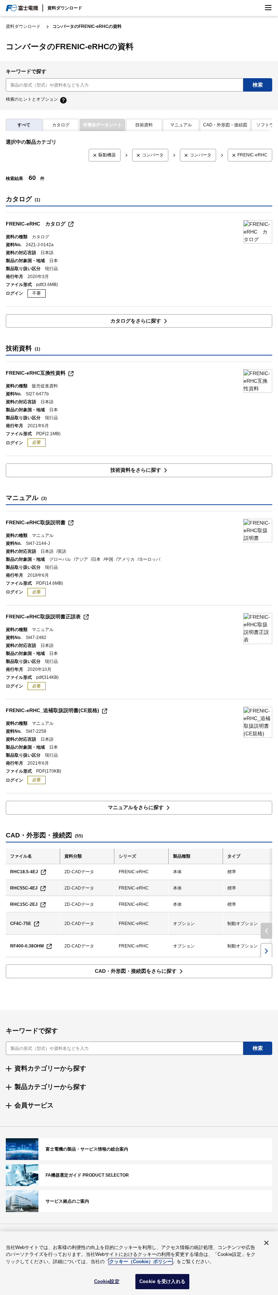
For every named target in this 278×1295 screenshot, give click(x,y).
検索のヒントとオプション (32, 99)
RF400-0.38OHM (27, 946)
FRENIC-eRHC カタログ (36, 224)
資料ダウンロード (64, 7)
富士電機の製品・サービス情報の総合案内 (139, 1149)
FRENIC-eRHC (252, 154)
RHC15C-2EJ (24, 904)
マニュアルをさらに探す (136, 807)
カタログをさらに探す (135, 321)
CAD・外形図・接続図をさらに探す (136, 971)
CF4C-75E (20, 923)
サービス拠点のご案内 (139, 1201)
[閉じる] (266, 1243)
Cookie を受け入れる (162, 1281)
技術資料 (144, 124)
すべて (23, 124)
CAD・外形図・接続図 (225, 124)
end (266, 951)
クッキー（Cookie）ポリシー (140, 1261)
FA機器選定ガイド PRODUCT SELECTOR (139, 1175)
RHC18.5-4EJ (24, 871)
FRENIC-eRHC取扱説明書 (36, 522)
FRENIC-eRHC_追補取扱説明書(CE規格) (52, 710)
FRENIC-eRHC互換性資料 (36, 373)
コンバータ (153, 154)
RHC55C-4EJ (24, 888)
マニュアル (181, 124)
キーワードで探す (26, 71)
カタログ (61, 124)
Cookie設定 (106, 1281)
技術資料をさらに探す (135, 470)
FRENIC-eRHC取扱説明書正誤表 (43, 616)
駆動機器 (107, 154)
